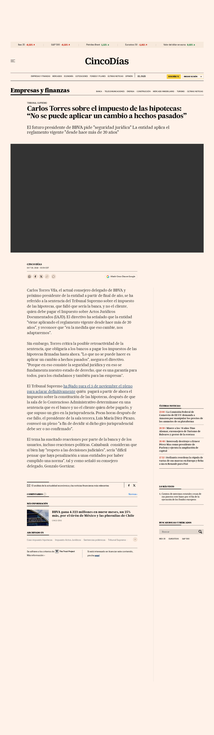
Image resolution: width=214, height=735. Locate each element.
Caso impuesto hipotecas (39, 540)
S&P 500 (55, 45)
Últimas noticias (115, 76)
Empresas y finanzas (40, 76)
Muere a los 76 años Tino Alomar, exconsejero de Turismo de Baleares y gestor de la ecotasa (179, 431)
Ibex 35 (21, 45)
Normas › (133, 494)
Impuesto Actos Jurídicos (68, 540)
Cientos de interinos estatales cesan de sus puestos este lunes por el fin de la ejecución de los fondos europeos (181, 496)
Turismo (181, 91)
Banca (99, 91)
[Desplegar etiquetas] (135, 539)
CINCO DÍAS (34, 264)
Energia (130, 91)
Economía (68, 76)
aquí (97, 555)
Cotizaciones (81, 76)
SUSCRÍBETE (173, 76)
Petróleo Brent (93, 45)
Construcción (143, 91)
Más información (35, 555)
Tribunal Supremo (117, 540)
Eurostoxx (174, 539)
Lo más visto (166, 486)
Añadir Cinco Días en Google (123, 276)
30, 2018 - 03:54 (38, 268)
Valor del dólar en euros (175, 45)
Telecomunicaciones (114, 91)
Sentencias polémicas (94, 540)
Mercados (57, 76)
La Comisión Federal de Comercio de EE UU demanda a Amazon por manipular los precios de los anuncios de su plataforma (181, 416)
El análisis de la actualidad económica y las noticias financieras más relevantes (70, 485)
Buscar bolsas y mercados (175, 522)
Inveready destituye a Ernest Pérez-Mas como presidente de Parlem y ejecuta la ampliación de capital (179, 446)
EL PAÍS (140, 75)
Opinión (129, 76)
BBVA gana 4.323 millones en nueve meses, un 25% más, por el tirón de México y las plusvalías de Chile (93, 514)
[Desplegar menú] (13, 61)
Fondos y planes (97, 76)
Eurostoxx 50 (131, 45)
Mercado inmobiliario (163, 91)
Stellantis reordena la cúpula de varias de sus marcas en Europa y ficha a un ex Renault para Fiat (181, 460)
